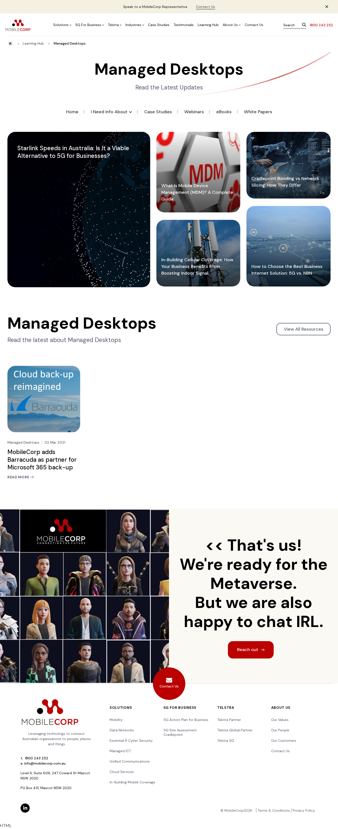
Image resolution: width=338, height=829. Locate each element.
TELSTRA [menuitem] (225, 707)
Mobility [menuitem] (116, 719)
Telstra (113, 25)
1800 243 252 (321, 25)
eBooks (224, 112)
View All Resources (303, 329)
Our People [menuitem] (280, 730)
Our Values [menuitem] (280, 719)
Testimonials (183, 25)
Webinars (194, 112)
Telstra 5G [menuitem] (225, 740)
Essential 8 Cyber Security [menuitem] (131, 740)
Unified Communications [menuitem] (130, 761)
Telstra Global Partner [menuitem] (235, 730)
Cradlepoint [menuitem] (173, 734)
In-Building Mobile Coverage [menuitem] (132, 782)
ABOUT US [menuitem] (281, 707)
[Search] (304, 25)
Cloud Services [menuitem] (122, 772)
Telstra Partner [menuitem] (229, 719)
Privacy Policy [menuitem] (304, 810)
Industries (133, 25)
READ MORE (18, 477)
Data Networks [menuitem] (122, 730)
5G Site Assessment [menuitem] (180, 730)
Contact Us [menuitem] (280, 751)
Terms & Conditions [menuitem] (274, 810)
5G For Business (88, 25)
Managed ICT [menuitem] (120, 751)
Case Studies (158, 25)
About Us (230, 25)
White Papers (258, 112)
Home (72, 112)
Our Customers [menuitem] (283, 740)
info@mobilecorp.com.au (45, 763)
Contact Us (205, 6)
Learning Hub (208, 25)
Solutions (61, 25)
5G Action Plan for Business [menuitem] (186, 719)
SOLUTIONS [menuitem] (121, 707)
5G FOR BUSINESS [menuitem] (180, 707)
